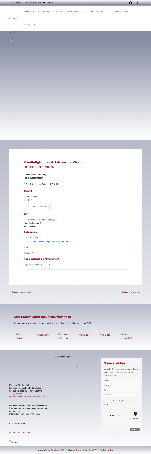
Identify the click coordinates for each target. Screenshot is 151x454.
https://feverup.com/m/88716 (37, 264)
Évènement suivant (132, 292)
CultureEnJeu (30, 12)
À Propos (29, 24)
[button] (37, 12)
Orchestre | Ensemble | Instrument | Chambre (48, 241)
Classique (33, 237)
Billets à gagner (121, 12)
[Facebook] (130, 3)
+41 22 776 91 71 (17, 393)
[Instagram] (137, 3)
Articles (45, 12)
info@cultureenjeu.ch (47, 2)
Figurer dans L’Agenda (76, 12)
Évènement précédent (20, 292)
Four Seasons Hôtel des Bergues (41, 219)
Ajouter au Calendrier (38, 207)
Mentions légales (81, 450)
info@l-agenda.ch (32, 2)
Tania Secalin (55, 450)
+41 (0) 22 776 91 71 (94, 450)
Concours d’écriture (99, 12)
